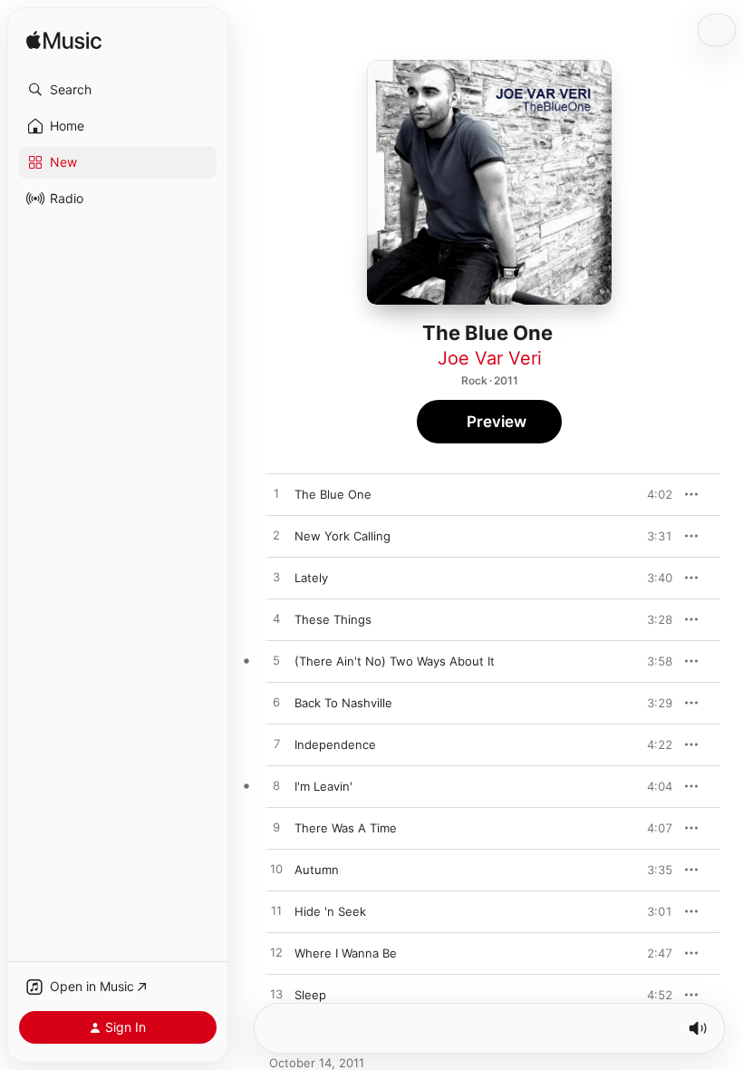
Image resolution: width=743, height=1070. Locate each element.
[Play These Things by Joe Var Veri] (276, 619)
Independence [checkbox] (335, 744)
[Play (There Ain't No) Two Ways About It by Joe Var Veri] (276, 661)
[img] (63, 41)
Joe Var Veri (490, 358)
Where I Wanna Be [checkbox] (345, 953)
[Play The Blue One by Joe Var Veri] (276, 494)
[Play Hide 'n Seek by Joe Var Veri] (276, 911)
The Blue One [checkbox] (333, 494)
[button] (118, 89)
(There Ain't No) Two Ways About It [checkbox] (394, 661)
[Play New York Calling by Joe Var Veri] (276, 536)
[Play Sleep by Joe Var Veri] (276, 995)
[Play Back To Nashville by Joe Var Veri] (276, 703)
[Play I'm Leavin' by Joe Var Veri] (276, 786)
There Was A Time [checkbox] (345, 828)
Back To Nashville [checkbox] (343, 703)
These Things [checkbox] (333, 619)
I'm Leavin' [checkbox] (323, 786)
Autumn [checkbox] (316, 869)
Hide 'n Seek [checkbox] (330, 911)
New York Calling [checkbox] (342, 536)
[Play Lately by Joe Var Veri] (276, 577)
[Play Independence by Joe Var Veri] (276, 744)
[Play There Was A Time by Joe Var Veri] (276, 828)
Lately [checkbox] (311, 577)
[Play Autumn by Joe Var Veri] (276, 869)
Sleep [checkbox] (310, 994)
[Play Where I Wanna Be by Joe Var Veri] (276, 953)
